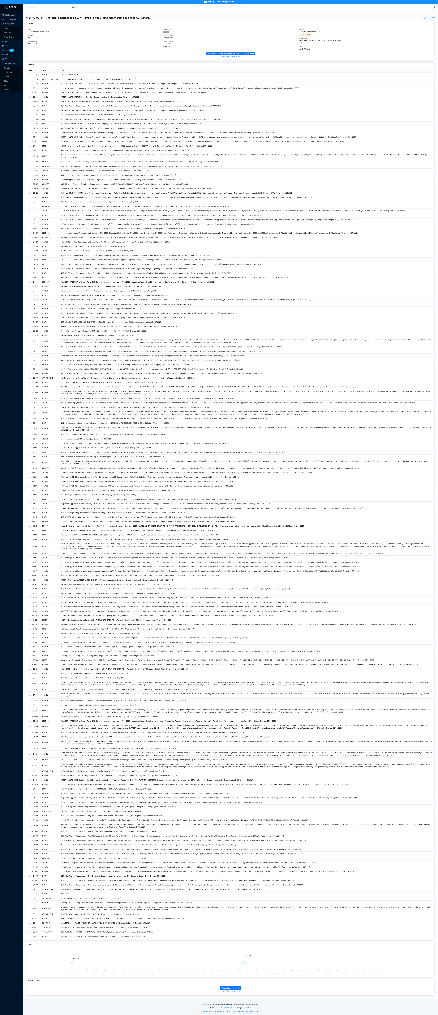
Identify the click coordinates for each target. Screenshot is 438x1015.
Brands (6, 77)
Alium (6, 85)
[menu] (11, 37)
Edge (6, 81)
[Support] (11, 11)
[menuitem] (11, 15)
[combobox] (49, 7)
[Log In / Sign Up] (14, 11)
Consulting (8, 72)
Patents (7, 68)
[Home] (8, 11)
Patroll (6, 90)
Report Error (430, 18)
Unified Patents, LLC (228, 1008)
